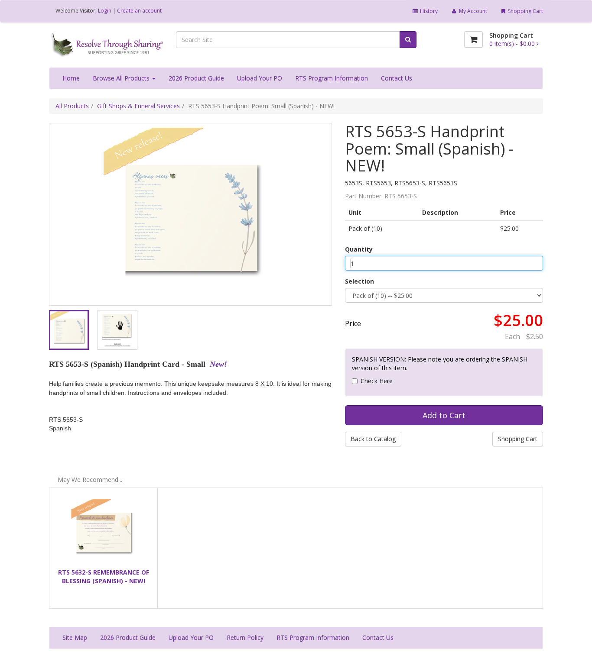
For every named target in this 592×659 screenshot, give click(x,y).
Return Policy (245, 637)
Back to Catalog (373, 439)
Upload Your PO (259, 78)
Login (104, 10)
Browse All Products (122, 78)
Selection (359, 281)
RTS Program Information (331, 78)
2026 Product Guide (196, 78)
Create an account (139, 10)
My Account (472, 11)
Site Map (74, 637)
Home (71, 78)
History (428, 11)
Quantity (359, 249)
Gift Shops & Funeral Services (138, 106)
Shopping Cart (525, 11)
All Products (72, 106)
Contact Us (396, 78)
